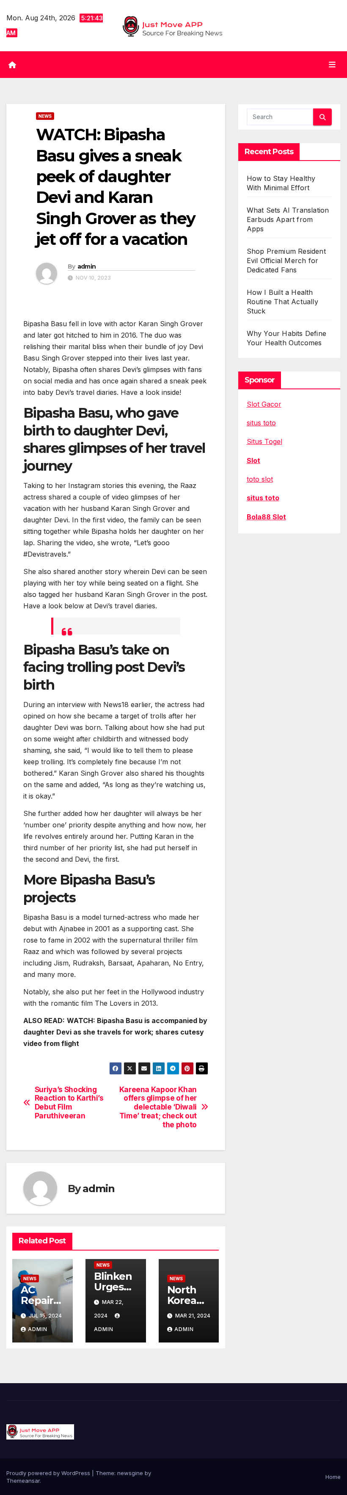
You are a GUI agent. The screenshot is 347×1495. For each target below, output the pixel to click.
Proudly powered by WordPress (49, 1473)
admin (86, 266)
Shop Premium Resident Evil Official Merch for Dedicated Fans (286, 260)
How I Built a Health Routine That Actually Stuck (282, 301)
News (45, 116)
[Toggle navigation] (332, 64)
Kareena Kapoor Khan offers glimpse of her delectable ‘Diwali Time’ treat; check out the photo (158, 1107)
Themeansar (23, 1480)
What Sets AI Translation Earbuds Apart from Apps (288, 219)
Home (333, 1476)
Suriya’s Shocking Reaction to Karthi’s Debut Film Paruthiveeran (69, 1102)
